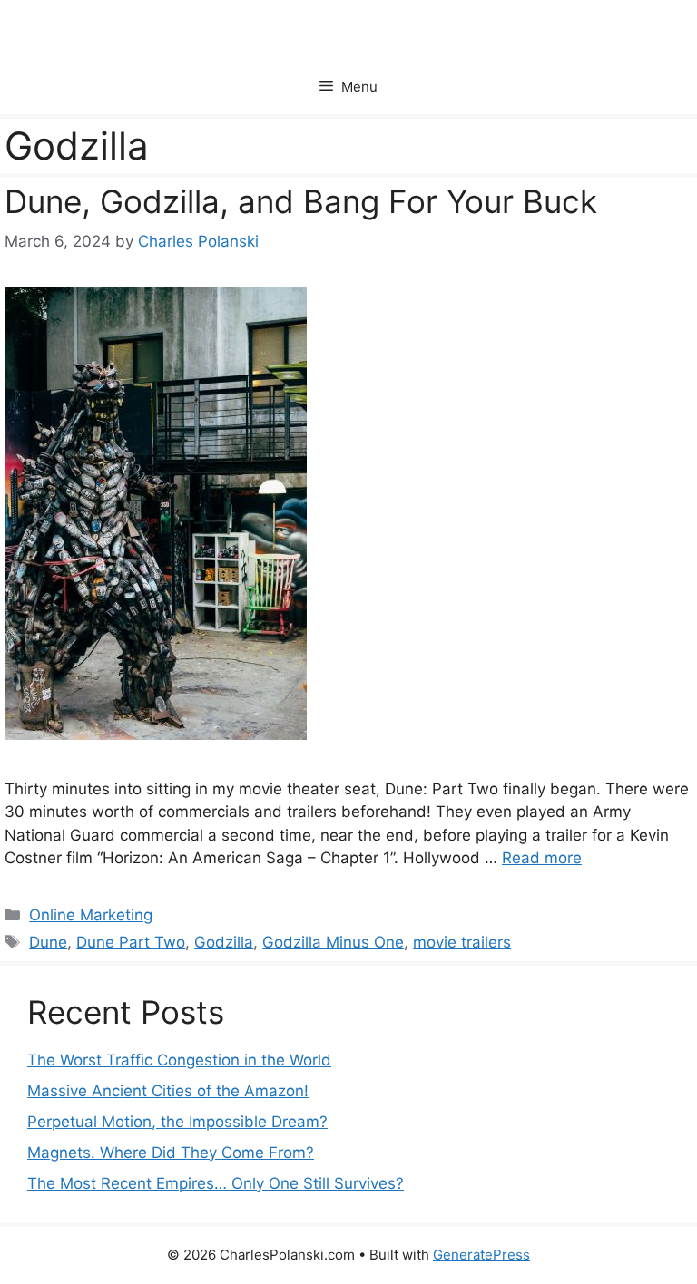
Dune (48, 942)
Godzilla (223, 942)
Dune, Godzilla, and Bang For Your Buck (301, 201)
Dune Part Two (130, 942)
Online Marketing (90, 915)
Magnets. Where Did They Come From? (170, 1152)
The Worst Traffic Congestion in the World (179, 1060)
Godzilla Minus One (333, 942)
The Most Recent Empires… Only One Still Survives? (215, 1183)
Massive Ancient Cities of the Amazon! (168, 1091)
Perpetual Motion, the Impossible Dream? (177, 1122)
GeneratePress (481, 1254)
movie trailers (462, 942)
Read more (542, 858)
